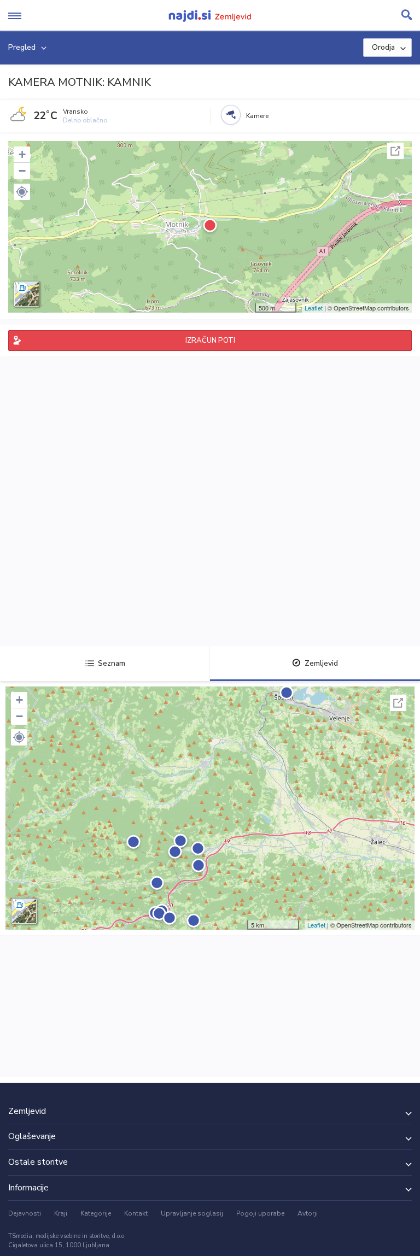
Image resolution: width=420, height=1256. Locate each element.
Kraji (60, 1213)
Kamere (257, 115)
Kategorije (95, 1213)
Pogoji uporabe (260, 1213)
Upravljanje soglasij (192, 1213)
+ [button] (22, 154)
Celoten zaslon (395, 151)
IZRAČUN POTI (210, 340)
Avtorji (308, 1213)
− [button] (22, 171)
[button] (22, 192)
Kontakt (136, 1213)
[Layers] (27, 294)
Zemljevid (321, 663)
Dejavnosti (24, 1213)
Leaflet (314, 307)
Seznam (111, 663)
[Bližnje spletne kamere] (231, 115)
